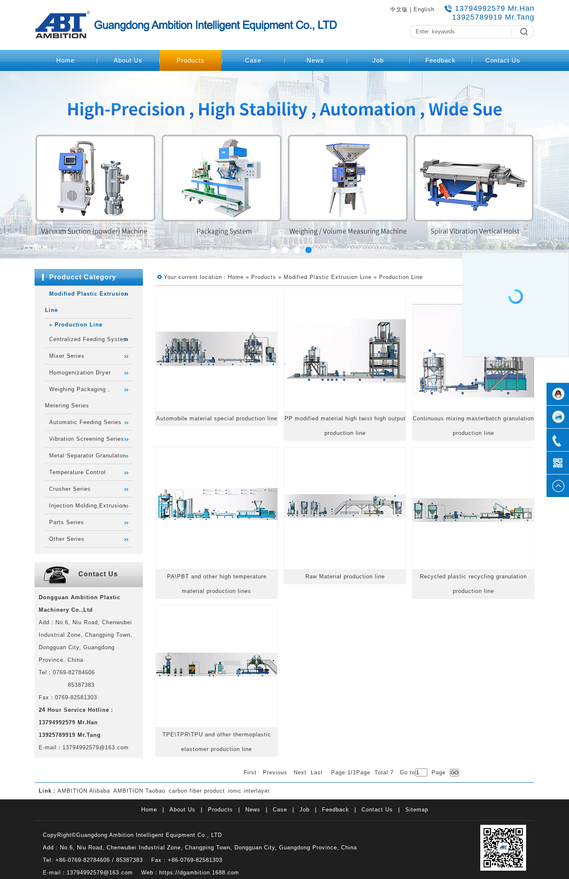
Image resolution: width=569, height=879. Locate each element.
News (315, 60)
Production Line (78, 324)
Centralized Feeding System (88, 339)
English (424, 9)
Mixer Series (67, 356)
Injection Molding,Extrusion (87, 505)
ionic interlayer (249, 791)
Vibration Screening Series (86, 439)
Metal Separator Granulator (87, 455)
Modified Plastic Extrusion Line (328, 277)
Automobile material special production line (216, 418)
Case (253, 60)
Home (65, 60)
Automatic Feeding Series (85, 422)
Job (378, 60)
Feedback (440, 60)
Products (191, 60)
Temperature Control (77, 472)
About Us (128, 60)
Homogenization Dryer (80, 372)
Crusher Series (70, 489)
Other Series (67, 539)
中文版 (399, 9)
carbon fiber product (197, 791)
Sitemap (416, 809)
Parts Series (66, 522)
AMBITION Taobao (139, 791)
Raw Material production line (345, 576)
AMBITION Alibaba (83, 791)
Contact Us (502, 60)
